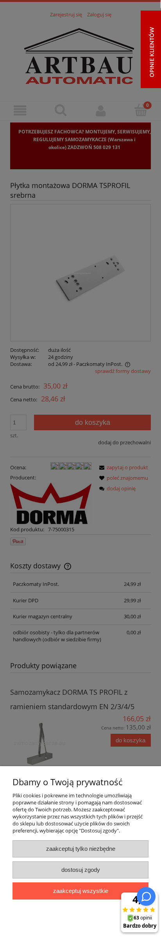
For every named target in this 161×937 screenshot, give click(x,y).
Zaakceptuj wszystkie (80, 890)
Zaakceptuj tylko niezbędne (80, 848)
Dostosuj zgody (80, 869)
